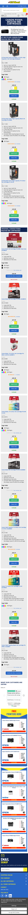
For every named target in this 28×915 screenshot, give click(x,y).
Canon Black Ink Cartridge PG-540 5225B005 (13, 470)
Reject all (14, 909)
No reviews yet (17, 270)
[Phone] (23, 15)
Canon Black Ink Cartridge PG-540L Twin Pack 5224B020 (14, 249)
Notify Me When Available (14, 276)
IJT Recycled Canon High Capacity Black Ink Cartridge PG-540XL (13, 119)
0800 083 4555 (4, 889)
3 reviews (17, 549)
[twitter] (6, 895)
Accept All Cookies (14, 912)
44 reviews (17, 81)
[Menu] (3, 6)
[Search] (24, 10)
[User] (7, 6)
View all (3, 687)
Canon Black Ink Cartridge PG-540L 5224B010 (14, 299)
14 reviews (17, 206)
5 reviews (17, 316)
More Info (14, 95)
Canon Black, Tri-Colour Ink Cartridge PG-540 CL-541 (14, 412)
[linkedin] (10, 895)
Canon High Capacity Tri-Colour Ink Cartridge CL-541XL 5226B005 (14, 528)
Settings (14, 905)
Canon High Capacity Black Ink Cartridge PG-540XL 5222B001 (14, 645)
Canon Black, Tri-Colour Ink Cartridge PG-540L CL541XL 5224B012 (13, 354)
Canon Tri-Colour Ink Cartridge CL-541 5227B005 (12, 586)
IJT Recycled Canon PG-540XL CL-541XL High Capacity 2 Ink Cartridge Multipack (13, 58)
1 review (17, 374)
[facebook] (2, 895)
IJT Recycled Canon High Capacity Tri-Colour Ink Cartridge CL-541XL (13, 181)
